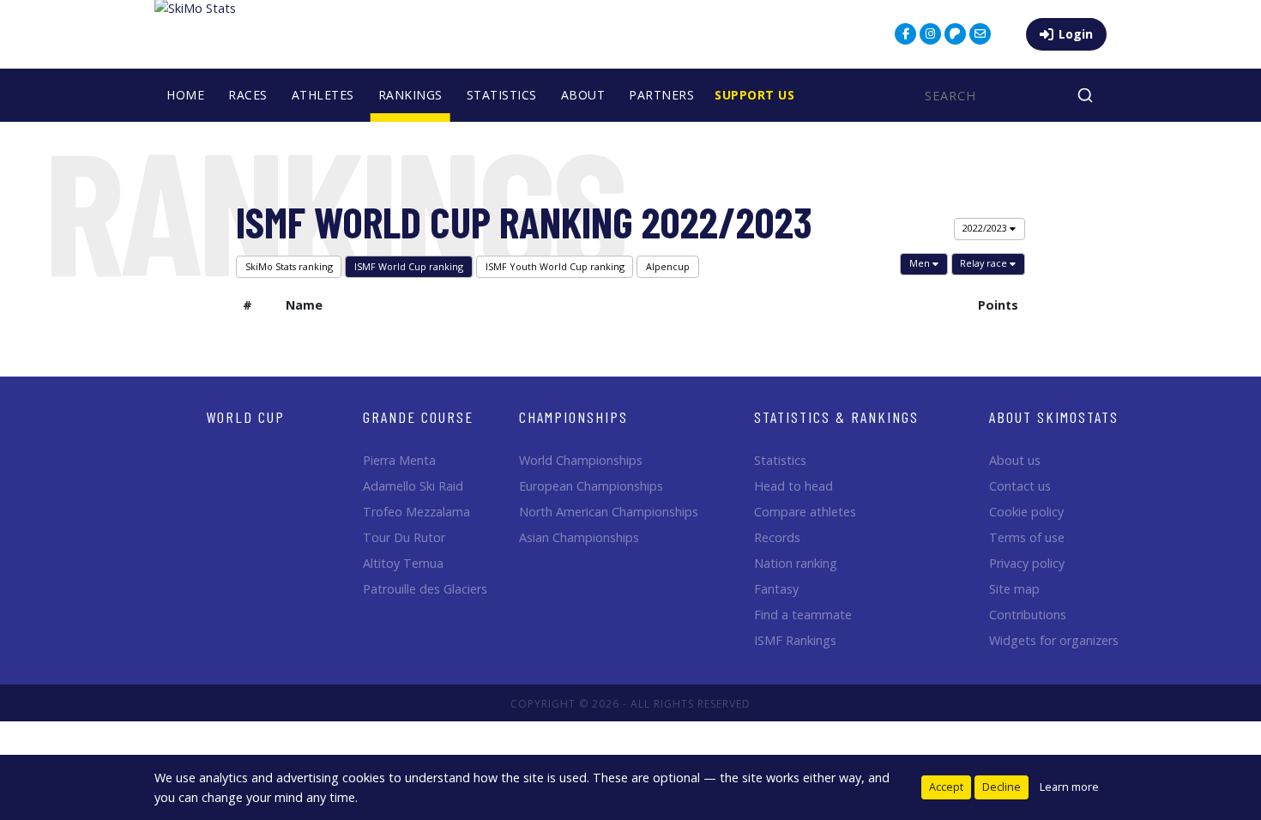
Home (185, 95)
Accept (946, 787)
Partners (661, 95)
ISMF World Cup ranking (408, 266)
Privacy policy (1027, 563)
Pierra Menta (399, 460)
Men (920, 262)
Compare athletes (805, 511)
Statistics (502, 95)
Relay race (985, 262)
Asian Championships (579, 537)
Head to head (793, 486)
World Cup (245, 416)
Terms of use (1027, 537)
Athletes (323, 95)
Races (248, 95)
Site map (1014, 589)
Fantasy (776, 589)
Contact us (1020, 486)
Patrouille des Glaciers (425, 589)
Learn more (1069, 787)
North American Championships (608, 511)
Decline (1001, 787)
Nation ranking (795, 563)
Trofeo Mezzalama (416, 511)
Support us (754, 95)
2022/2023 (986, 227)
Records (777, 537)
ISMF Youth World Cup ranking (555, 266)
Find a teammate (803, 614)
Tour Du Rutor (404, 537)
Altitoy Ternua (403, 563)
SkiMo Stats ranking (289, 266)
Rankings (410, 95)
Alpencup (668, 266)
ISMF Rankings (795, 640)
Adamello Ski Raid (413, 486)
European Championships (591, 486)
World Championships (581, 460)
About (583, 95)
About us (1015, 460)
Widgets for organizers (1054, 640)
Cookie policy (1026, 511)
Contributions (1027, 614)
